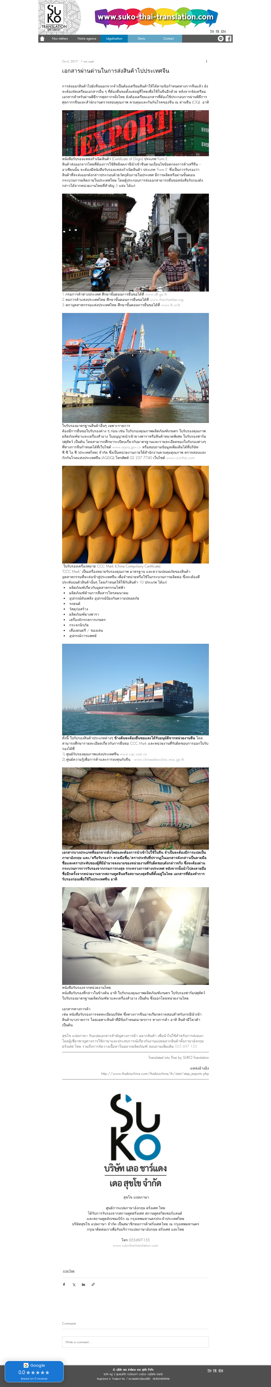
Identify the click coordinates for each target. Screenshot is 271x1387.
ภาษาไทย (68, 1271)
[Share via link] (93, 1284)
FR (217, 31)
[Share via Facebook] (64, 1284)
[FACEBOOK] (228, 38)
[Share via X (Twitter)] (74, 1284)
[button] (86, 39)
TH (212, 31)
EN (223, 31)
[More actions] (206, 61)
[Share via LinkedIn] (83, 1284)
